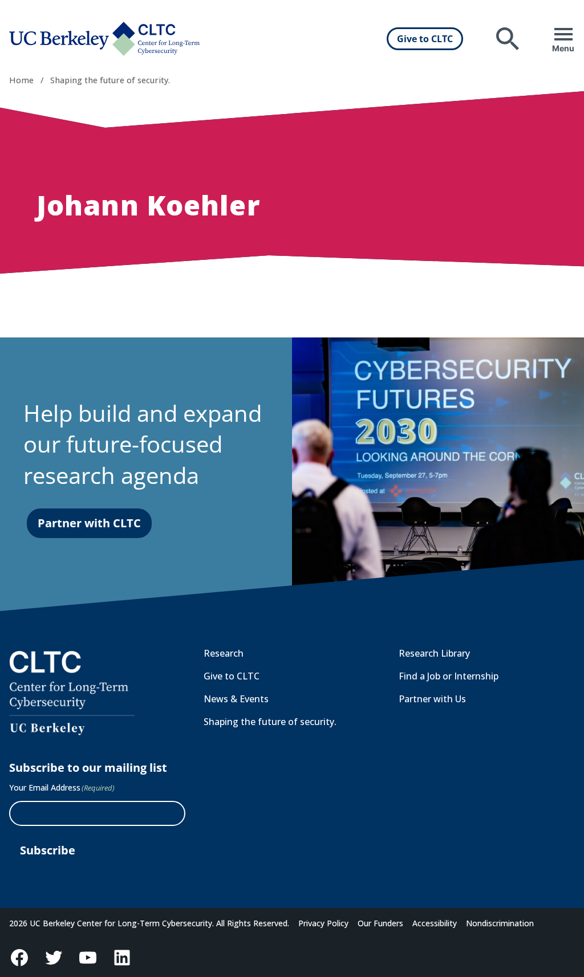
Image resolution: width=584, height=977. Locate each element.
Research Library (434, 653)
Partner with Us (432, 699)
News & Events (236, 699)
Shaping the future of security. (110, 80)
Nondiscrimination (500, 923)
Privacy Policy (323, 923)
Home (21, 80)
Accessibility (434, 923)
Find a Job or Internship (448, 676)
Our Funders (380, 923)
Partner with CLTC (89, 523)
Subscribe (47, 850)
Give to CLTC (425, 38)
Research (224, 653)
